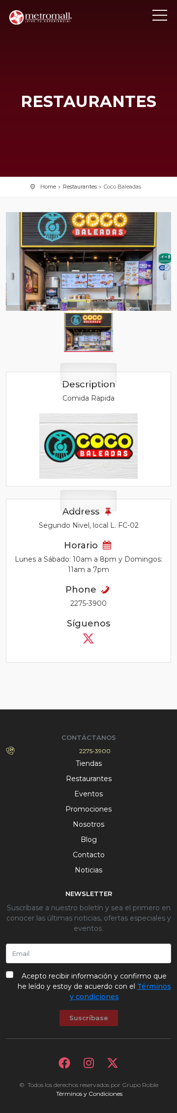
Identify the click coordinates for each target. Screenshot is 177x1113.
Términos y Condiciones (89, 1093)
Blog (89, 839)
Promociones (88, 809)
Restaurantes (80, 186)
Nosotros (88, 824)
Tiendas (89, 763)
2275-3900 (95, 751)
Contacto (89, 854)
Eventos (88, 793)
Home (48, 186)
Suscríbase (88, 1018)
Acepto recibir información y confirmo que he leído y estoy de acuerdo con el (94, 986)
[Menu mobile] (159, 17)
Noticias (88, 870)
